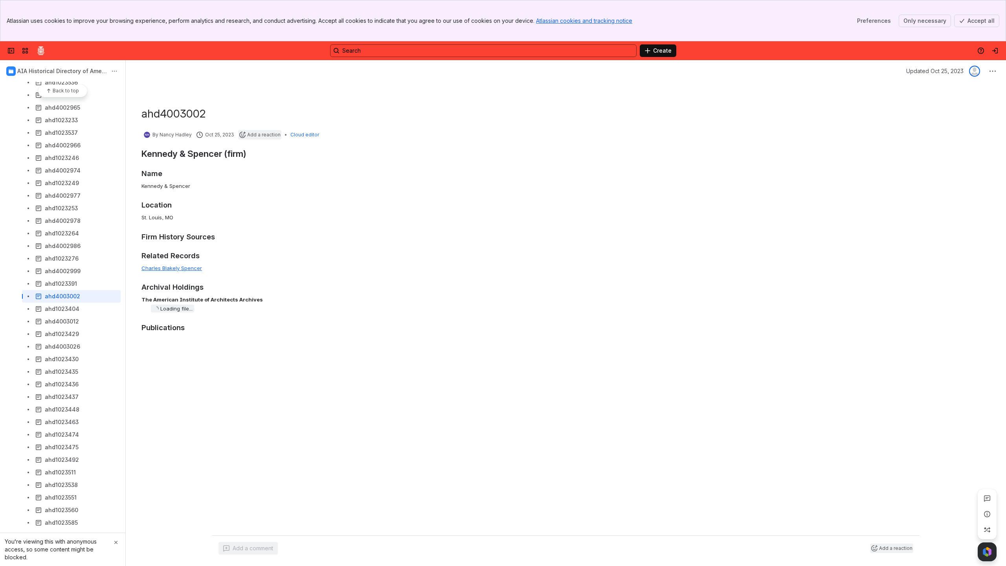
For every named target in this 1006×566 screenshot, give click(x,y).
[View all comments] (987, 498)
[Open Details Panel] (987, 514)
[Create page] (987, 530)
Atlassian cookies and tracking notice (584, 20)
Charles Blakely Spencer (171, 268)
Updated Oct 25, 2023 (935, 71)
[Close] (116, 542)
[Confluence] (41, 50)
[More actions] (114, 71)
